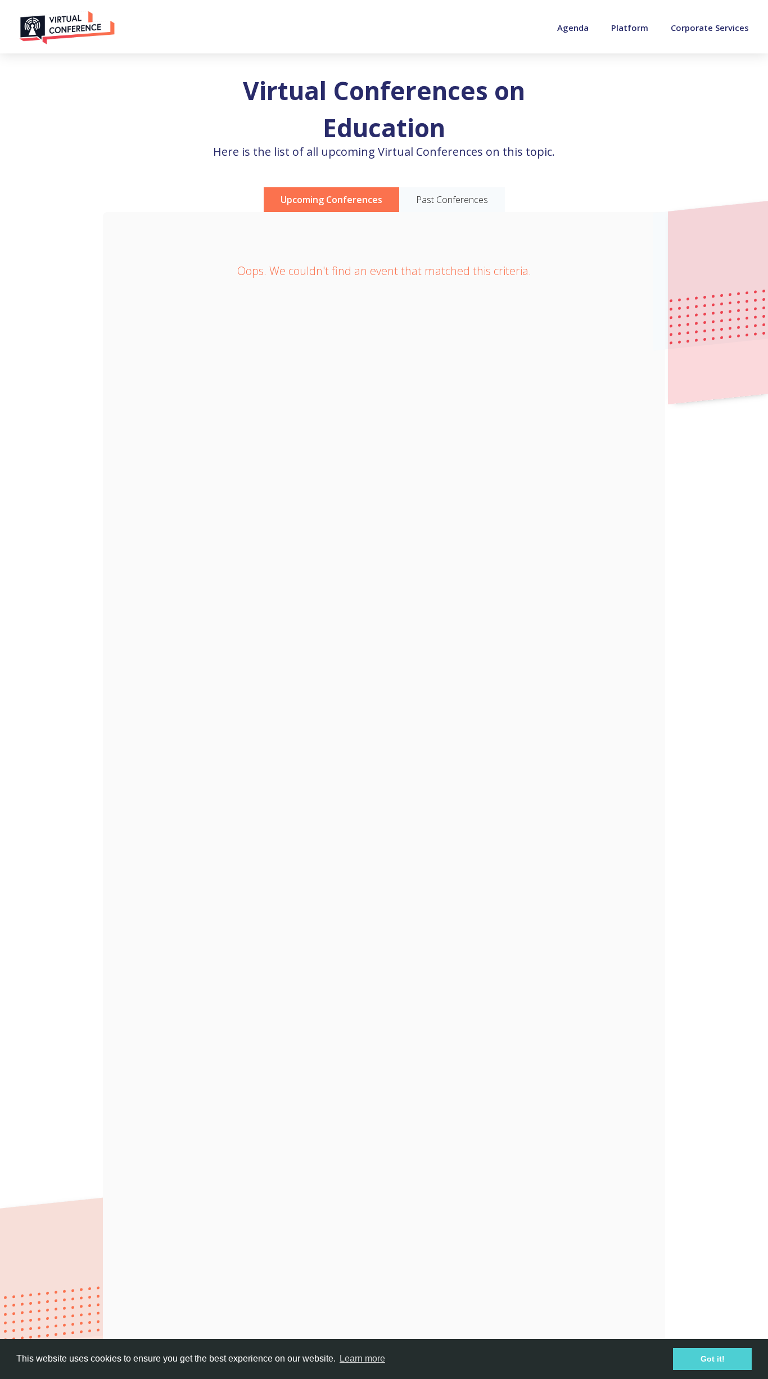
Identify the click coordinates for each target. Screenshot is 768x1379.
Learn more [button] (362, 1358)
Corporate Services (710, 27)
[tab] (331, 199)
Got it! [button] (713, 1358)
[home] (67, 27)
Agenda (573, 27)
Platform (629, 27)
